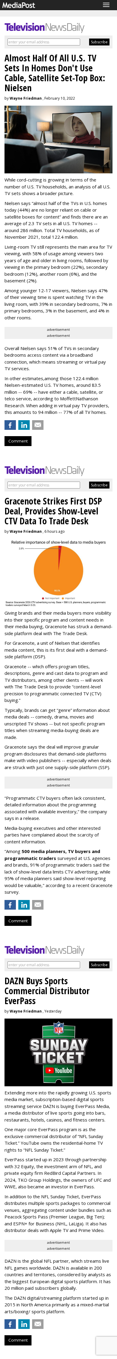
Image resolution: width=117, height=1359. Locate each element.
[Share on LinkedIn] (24, 425)
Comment (18, 441)
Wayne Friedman (26, 98)
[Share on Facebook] (10, 425)
